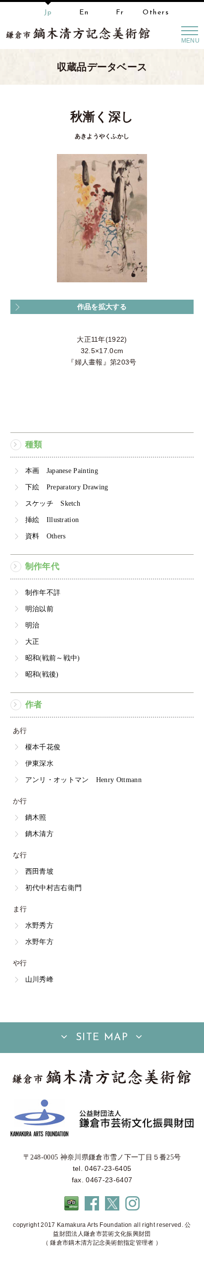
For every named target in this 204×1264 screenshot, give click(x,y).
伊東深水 (39, 763)
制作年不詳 (43, 592)
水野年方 (39, 942)
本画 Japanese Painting (61, 470)
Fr (120, 12)
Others (156, 12)
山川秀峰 (39, 979)
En (84, 12)
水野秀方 (39, 925)
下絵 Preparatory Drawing (66, 487)
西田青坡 (39, 871)
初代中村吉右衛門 (53, 888)
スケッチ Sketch (53, 503)
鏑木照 (36, 817)
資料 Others (45, 536)
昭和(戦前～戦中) (52, 658)
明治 (32, 625)
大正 (32, 641)
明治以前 (39, 609)
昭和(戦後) (42, 674)
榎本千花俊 (43, 747)
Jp (48, 12)
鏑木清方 (39, 834)
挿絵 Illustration (52, 520)
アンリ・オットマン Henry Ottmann (83, 780)
